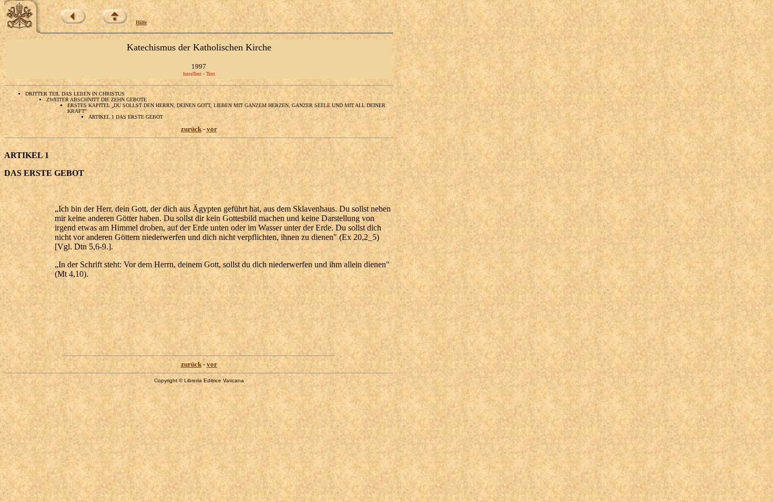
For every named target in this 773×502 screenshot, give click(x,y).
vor (212, 129)
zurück (191, 129)
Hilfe (141, 22)
